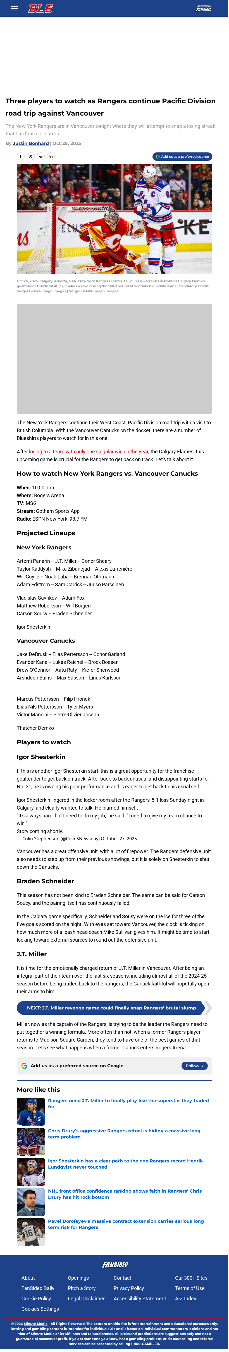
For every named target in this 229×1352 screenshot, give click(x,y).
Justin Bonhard (31, 143)
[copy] (51, 156)
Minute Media (35, 1324)
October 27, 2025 (119, 839)
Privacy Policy (129, 1288)
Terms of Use (190, 1288)
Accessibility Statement (140, 1298)
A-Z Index (185, 1298)
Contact (122, 1278)
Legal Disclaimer (86, 1298)
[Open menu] (14, 8)
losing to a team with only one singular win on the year (88, 451)
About (28, 1278)
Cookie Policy (36, 1298)
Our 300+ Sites (191, 1278)
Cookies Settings (40, 1309)
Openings (78, 1278)
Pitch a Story (82, 1288)
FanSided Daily (38, 1288)
